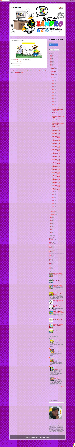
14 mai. (53, 104)
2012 (51, 225)
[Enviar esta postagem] (23, 59)
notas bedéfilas (52, 338)
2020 (51, 64)
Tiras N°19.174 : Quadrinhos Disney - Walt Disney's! (58, 325)
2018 (51, 216)
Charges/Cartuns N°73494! (56, 131)
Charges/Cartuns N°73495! (56, 130)
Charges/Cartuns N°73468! (56, 169)
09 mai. (53, 195)
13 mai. (53, 105)
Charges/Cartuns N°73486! (56, 143)
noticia (50, 259)
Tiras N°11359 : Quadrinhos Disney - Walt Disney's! (58, 112)
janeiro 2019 (53, 214)
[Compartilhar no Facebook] (28, 59)
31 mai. (53, 78)
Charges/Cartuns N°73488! (56, 140)
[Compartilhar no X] (27, 59)
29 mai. (53, 81)
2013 (51, 223)
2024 (51, 58)
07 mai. (53, 199)
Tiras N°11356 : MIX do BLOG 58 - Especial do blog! (57, 122)
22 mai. (53, 92)
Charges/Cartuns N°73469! (56, 168)
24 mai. (53, 89)
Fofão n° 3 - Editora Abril (58, 348)
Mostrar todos (62, 386)
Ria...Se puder (51, 243)
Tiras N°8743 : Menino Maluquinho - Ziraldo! (57, 306)
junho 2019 (53, 76)
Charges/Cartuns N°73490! (56, 137)
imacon (41, 437)
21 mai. (53, 93)
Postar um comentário (16, 65)
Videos (50, 266)
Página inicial (29, 70)
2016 (51, 219)
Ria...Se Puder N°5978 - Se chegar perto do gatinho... (57, 119)
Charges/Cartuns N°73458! (56, 183)
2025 (51, 56)
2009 (51, 229)
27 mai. (53, 84)
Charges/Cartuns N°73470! (56, 166)
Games (50, 263)
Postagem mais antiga (41, 70)
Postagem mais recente (16, 70)
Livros (50, 251)
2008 (51, 231)
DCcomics (50, 248)
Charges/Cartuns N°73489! (56, 139)
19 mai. (53, 96)
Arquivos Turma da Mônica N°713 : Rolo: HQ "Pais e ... (57, 108)
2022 (51, 61)
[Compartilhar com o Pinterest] (29, 59)
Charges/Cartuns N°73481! (56, 150)
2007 (51, 232)
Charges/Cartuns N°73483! (56, 147)
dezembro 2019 (53, 67)
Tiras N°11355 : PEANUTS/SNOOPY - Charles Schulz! (58, 124)
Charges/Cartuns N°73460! (56, 181)
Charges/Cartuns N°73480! (56, 152)
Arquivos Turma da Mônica (54, 357)
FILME (50, 255)
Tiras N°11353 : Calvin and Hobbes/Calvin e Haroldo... (56, 129)
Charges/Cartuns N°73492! (56, 134)
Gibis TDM (50, 245)
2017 (51, 217)
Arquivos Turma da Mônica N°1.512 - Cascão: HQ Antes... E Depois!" (58, 312)
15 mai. (53, 102)
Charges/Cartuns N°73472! (56, 163)
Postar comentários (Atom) (18, 72)
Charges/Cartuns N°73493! (56, 133)
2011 (51, 226)
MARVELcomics (51, 250)
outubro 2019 (53, 70)
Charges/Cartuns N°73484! (56, 146)
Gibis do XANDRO (52, 262)
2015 (51, 220)
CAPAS (50, 246)
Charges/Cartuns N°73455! (56, 188)
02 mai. (53, 206)
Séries (50, 264)
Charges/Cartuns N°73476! (56, 157)
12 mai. (53, 191)
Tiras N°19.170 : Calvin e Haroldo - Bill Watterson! (57, 319)
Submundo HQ (52, 366)
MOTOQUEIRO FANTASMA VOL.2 (57, 378)
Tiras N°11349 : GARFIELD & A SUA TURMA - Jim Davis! (58, 126)
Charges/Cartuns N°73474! (56, 160)
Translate (56, 51)
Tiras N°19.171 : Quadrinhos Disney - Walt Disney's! (58, 280)
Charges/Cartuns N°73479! (56, 153)
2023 (51, 59)
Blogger (48, 437)
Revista (50, 242)
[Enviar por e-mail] (25, 59)
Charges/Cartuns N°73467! (56, 170)
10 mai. (53, 194)
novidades (50, 254)
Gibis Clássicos (52, 348)
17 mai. (53, 99)
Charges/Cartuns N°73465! (56, 173)
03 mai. (53, 204)
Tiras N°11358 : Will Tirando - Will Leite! (57, 115)
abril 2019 (52, 209)
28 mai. (53, 83)
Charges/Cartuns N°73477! (56, 156)
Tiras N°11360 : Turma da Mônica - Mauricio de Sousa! (57, 110)
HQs (49, 238)
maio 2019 (52, 77)
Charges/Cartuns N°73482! (56, 149)
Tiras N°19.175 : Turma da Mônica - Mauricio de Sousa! (58, 286)
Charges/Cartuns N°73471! (56, 165)
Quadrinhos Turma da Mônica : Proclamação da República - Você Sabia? (58, 293)
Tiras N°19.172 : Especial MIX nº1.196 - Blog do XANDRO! (58, 301)
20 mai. (53, 95)
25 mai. (53, 87)
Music (50, 256)
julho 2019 (53, 74)
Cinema (50, 260)
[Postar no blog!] (26, 59)
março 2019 (53, 211)
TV (49, 252)
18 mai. (53, 98)
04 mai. (53, 203)
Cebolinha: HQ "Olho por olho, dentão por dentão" (58, 358)
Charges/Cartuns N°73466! (56, 172)
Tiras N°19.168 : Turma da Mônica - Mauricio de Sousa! (58, 274)
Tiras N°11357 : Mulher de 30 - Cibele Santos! (58, 117)
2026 (51, 55)
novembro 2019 (53, 68)
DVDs (50, 267)
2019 (51, 65)
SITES (50, 258)
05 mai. (53, 202)
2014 (51, 222)
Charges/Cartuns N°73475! (56, 159)
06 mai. (53, 200)
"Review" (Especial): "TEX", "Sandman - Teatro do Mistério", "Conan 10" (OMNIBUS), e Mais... (58, 368)
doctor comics (52, 377)
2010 (51, 228)
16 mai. (53, 101)
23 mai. (53, 90)
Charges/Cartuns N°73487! (56, 142)
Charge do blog (18, 61)
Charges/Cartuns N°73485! (56, 144)
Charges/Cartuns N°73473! (56, 162)
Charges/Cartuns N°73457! (56, 185)
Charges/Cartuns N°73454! (56, 189)
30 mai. (53, 80)
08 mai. (53, 197)
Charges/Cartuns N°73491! (56, 136)
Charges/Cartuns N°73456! (56, 186)
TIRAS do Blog (51, 239)
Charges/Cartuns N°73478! (56, 155)
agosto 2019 (53, 73)
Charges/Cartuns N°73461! (56, 179)
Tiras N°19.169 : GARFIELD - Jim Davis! (58, 330)
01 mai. (53, 207)
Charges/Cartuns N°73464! (56, 175)
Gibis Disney (51, 241)
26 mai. (53, 86)
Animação (50, 247)
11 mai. (53, 193)
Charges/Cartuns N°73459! (56, 182)
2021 (51, 62)
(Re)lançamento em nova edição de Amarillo (57, 339)
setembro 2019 (53, 71)
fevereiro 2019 (53, 212)
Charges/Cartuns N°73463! (56, 176)
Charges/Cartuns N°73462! (56, 178)
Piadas (50, 268)
